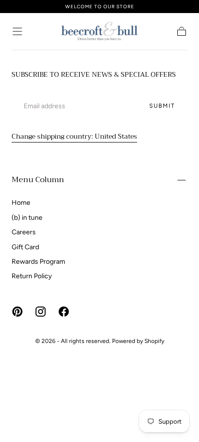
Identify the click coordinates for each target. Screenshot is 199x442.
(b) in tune (27, 218)
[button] (17, 31)
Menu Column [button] (38, 179)
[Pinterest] (17, 311)
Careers (24, 232)
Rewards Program (38, 261)
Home (21, 203)
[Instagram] (40, 311)
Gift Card (25, 247)
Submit (162, 105)
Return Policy (32, 276)
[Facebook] (63, 311)
